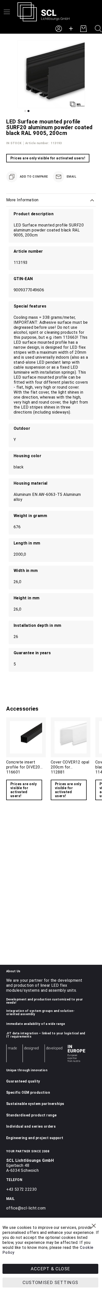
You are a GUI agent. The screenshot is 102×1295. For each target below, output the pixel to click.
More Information (22, 200)
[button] (25, 111)
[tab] (51, 200)
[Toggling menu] (7, 12)
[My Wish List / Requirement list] (71, 28)
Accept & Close (50, 1268)
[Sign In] (59, 28)
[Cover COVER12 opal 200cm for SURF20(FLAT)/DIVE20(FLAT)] (70, 737)
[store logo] (43, 12)
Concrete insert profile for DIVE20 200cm (23, 767)
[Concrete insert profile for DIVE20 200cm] (26, 737)
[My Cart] (83, 29)
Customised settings (50, 1282)
